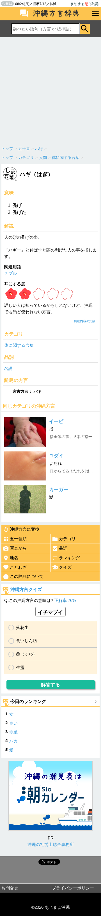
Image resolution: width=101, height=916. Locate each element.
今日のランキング (28, 701)
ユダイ (56, 455)
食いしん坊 (26, 640)
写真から (18, 548)
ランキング (69, 557)
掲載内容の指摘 (84, 321)
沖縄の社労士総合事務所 (50, 844)
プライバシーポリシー (73, 888)
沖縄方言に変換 (24, 529)
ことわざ (18, 567)
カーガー (58, 489)
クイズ (65, 567)
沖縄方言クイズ (26, 589)
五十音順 (18, 538)
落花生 (22, 627)
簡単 (13, 732)
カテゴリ (67, 538)
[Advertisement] (50, 90)
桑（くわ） (26, 654)
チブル (10, 273)
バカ (13, 741)
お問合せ (9, 888)
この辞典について (26, 576)
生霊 (20, 667)
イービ (56, 421)
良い (13, 723)
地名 (14, 557)
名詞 (8, 368)
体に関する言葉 (19, 345)
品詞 (63, 548)
